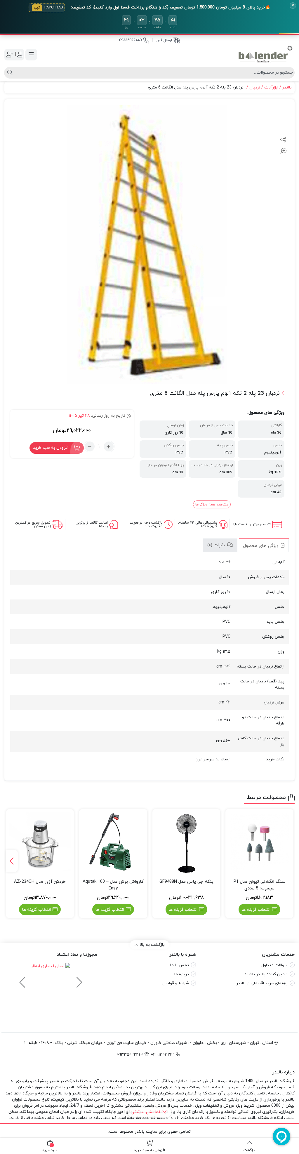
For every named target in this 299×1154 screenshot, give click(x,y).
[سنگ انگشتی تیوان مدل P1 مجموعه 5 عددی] (259, 843)
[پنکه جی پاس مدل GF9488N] (186, 843)
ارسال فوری (163, 40)
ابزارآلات (271, 87)
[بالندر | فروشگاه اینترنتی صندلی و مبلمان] (265, 54)
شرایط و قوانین (175, 983)
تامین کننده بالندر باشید (266, 974)
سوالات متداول (274, 965)
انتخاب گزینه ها (256, 910)
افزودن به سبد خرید (50, 448)
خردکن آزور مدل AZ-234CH (40, 882)
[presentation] (12, 861)
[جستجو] (9, 73)
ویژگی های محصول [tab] (261, 546)
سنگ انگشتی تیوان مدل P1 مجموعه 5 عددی (260, 885)
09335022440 (130, 40)
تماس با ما (179, 965)
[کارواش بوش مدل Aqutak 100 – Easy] (113, 843)
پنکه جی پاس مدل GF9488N (186, 882)
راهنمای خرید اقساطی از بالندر (262, 983)
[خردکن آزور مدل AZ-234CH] (40, 843)
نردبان (254, 87)
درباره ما (181, 974)
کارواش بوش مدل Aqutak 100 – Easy (113, 885)
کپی (37, 7)
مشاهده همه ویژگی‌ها (211, 504)
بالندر (287, 87)
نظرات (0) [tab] (216, 545)
